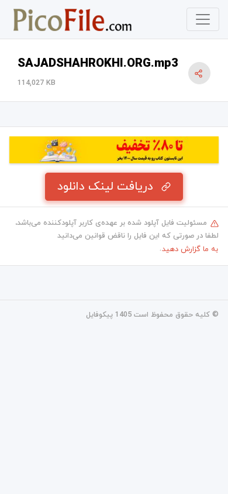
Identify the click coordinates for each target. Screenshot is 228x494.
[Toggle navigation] (202, 19)
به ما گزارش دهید (190, 249)
